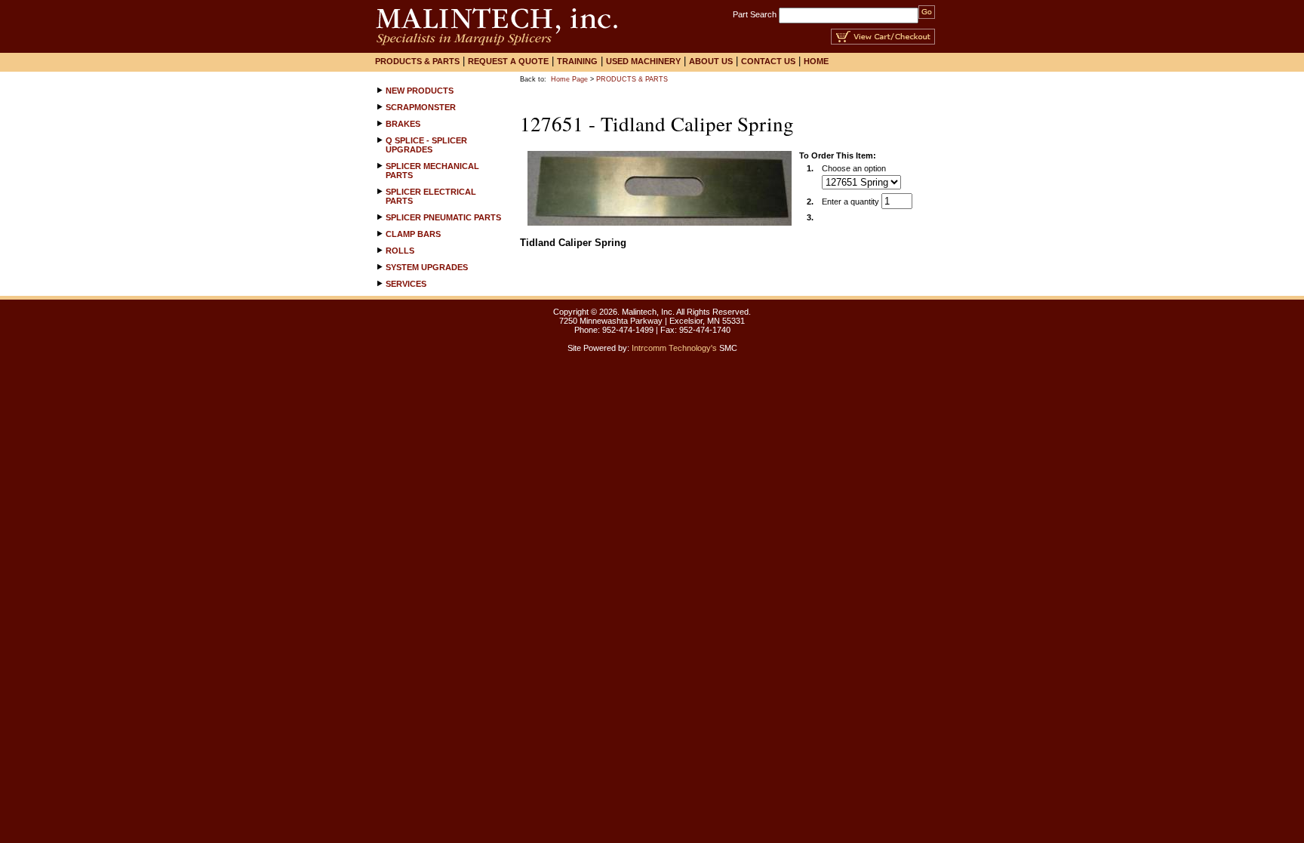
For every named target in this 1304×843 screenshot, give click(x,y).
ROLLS (400, 250)
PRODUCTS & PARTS (632, 79)
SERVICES (406, 283)
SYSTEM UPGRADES (427, 267)
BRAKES (403, 123)
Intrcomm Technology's (674, 347)
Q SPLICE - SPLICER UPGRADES (426, 145)
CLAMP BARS (413, 233)
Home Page (569, 79)
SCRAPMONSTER (421, 107)
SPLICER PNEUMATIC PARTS (443, 217)
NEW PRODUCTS (420, 90)
